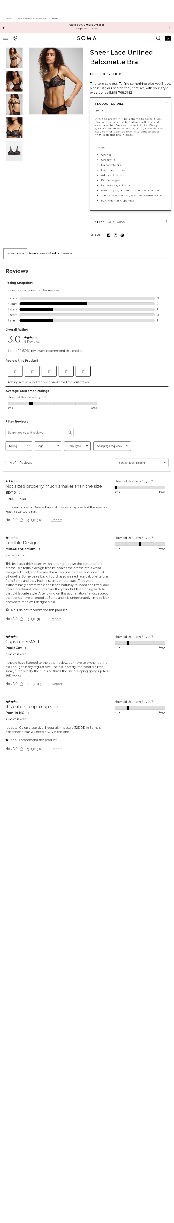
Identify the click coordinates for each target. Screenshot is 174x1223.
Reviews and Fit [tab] (15, 253)
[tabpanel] (87, 510)
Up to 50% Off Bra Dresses (87, 25)
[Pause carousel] (170, 27)
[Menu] (5, 38)
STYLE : (99, 111)
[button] (168, 37)
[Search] (158, 38)
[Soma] (87, 38)
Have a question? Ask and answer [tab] (50, 253)
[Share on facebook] (108, 235)
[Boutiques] (15, 38)
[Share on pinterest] (122, 235)
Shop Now (81, 28)
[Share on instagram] (115, 235)
